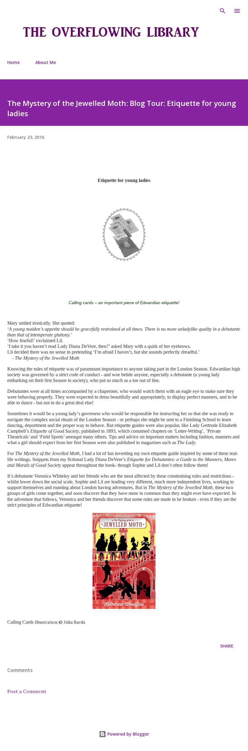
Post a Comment (26, 691)
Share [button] (226, 646)
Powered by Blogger (127, 734)
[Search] (222, 10)
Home (13, 62)
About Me (45, 62)
